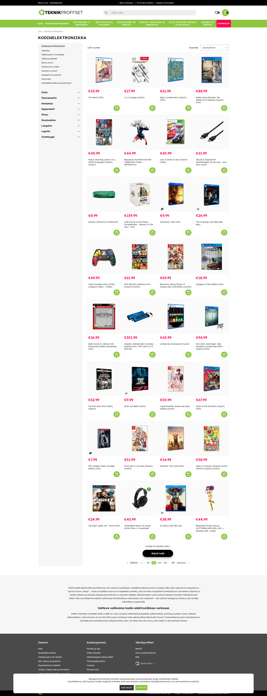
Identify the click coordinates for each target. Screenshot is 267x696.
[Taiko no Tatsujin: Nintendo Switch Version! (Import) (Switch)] (211, 438)
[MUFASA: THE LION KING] (176, 438)
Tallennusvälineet (49, 58)
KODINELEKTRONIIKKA (53, 31)
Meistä (138, 648)
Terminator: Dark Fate (170, 222)
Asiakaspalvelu (56, 3)
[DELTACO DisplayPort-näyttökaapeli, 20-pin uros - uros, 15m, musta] (211, 132)
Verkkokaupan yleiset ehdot (100, 657)
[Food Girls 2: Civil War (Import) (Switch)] (140, 438)
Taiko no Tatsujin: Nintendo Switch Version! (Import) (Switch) (211, 467)
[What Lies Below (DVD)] (140, 378)
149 (159, 563)
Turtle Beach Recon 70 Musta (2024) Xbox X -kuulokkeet (137, 527)
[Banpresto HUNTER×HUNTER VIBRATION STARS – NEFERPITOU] (140, 132)
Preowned (46, 79)
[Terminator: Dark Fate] (176, 194)
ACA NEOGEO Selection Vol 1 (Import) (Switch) (137, 285)
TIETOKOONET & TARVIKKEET (50, 657)
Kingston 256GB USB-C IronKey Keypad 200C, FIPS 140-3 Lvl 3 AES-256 (139, 346)
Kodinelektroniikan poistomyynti (56, 83)
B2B (137, 657)
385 (173, 563)
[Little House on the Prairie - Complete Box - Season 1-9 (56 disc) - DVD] (140, 194)
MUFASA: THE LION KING (172, 466)
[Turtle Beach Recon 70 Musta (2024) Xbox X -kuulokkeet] (140, 498)
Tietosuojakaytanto (96, 661)
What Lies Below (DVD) (134, 406)
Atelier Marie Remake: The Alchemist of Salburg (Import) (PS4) (209, 100)
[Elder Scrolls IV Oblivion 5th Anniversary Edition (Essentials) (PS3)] (104, 316)
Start (40, 31)
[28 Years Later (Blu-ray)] (176, 498)
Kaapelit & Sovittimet (51, 75)
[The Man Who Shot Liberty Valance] (104, 378)
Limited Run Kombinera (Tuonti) (174, 344)
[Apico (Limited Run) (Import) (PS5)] (176, 70)
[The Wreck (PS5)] (104, 70)
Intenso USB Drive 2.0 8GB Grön (103, 222)
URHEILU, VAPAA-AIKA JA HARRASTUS (53, 669)
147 (148, 563)
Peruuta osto (93, 669)
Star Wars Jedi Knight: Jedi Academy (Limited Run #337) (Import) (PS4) (209, 346)
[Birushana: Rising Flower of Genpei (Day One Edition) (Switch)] (176, 256)
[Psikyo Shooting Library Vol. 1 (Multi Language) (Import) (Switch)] (104, 132)
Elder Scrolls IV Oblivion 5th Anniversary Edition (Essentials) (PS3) (102, 346)
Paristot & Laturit (49, 71)
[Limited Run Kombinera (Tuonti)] (176, 316)
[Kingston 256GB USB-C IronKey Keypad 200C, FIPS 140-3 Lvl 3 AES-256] (140, 316)
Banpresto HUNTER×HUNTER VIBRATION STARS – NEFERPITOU (137, 162)
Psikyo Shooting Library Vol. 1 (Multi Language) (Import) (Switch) (102, 162)
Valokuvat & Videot (50, 67)
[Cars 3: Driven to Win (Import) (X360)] (176, 132)
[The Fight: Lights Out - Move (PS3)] (104, 498)
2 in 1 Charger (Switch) (134, 97)
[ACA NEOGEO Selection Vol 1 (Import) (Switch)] (140, 256)
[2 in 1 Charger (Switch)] (140, 70)
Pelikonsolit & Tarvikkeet (52, 54)
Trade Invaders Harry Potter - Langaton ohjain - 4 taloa (102, 285)
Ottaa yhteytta (94, 653)
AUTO (40, 648)
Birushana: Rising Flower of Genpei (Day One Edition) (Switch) (175, 285)
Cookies (90, 665)
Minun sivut (43, 3)
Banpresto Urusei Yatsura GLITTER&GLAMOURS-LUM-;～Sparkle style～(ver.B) (210, 528)
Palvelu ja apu (93, 648)
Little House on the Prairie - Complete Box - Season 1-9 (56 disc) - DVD (138, 224)
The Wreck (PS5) (95, 97)
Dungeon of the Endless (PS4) (209, 284)
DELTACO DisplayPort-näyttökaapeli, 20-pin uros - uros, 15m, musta (211, 162)
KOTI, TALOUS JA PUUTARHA (49, 661)
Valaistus (45, 50)
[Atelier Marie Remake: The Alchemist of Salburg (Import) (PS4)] (211, 70)
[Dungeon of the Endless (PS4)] (211, 256)
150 (165, 563)
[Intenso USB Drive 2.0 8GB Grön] (104, 194)
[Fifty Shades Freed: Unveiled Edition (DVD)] (104, 438)
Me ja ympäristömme (145, 653)
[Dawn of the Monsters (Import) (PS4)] (211, 378)
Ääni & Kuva (47, 62)
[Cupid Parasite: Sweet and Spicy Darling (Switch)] (176, 378)
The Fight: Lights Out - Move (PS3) (104, 526)
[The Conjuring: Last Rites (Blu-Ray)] (211, 194)
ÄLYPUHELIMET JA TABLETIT (49, 665)
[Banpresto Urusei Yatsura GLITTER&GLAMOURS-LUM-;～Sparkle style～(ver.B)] (211, 498)
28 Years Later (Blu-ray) (171, 526)
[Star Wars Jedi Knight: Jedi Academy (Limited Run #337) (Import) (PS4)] (211, 316)
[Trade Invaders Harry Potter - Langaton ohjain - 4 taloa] (104, 256)
